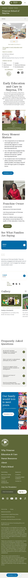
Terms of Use (4, 509)
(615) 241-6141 (5, 56)
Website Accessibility (6, 511)
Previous (1, 31)
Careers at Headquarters (5, 481)
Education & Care (9, 454)
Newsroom (18, 472)
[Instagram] (22, 73)
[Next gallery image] (26, 291)
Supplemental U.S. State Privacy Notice (9, 514)
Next (27, 31)
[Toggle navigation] (25, 2)
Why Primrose (7, 450)
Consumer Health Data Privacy (8, 517)
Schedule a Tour (12, 575)
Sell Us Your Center (6, 474)
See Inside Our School (14, 44)
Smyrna (16, 7)
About (4, 462)
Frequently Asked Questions (19, 477)
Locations (17, 474)
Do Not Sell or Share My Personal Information (11, 519)
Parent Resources (9, 458)
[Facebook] (18, 73)
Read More (7, 226)
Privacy (11, 509)
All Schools (4, 7)
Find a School (7, 466)
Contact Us (18, 481)
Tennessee (10, 7)
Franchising (4, 472)
